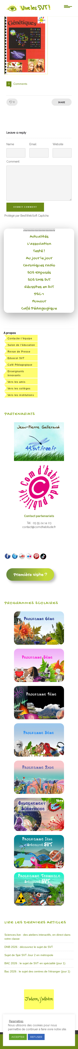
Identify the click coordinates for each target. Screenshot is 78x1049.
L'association (39, 244)
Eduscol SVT (16, 358)
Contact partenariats (39, 516)
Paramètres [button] (16, 1021)
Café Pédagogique (39, 308)
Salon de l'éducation (21, 345)
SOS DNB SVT (39, 279)
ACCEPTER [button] (17, 1036)
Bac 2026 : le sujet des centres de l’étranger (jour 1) (37, 971)
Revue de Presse (19, 351)
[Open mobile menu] (68, 6)
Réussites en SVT (39, 287)
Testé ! (39, 251)
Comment (12, 161)
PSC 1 (39, 294)
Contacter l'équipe (20, 338)
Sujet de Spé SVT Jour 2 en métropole (28, 955)
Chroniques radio (39, 265)
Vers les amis (16, 382)
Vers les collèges (19, 388)
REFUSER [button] (36, 1036)
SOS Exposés (39, 272)
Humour (39, 301)
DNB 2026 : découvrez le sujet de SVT (28, 946)
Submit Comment (25, 207)
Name (10, 144)
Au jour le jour (39, 258)
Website (58, 144)
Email (32, 144)
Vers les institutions (21, 395)
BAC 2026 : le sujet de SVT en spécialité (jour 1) (34, 963)
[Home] (28, 11)
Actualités (39, 236)
